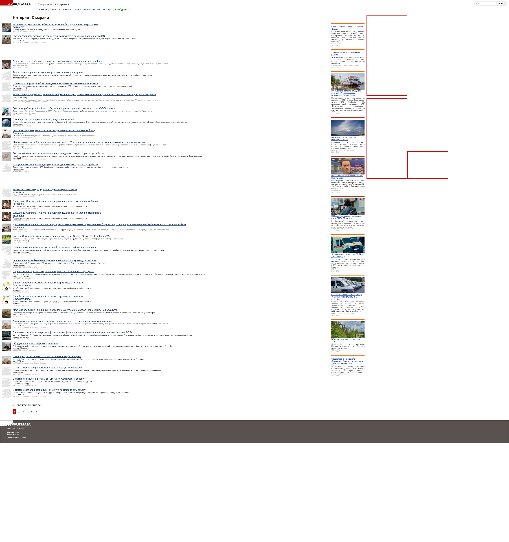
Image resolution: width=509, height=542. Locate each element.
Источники (65, 9)
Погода (77, 9)
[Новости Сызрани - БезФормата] (16, 3)
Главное (42, 9)
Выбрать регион (13, 434)
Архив (53, 9)
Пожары (107, 9)
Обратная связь (13, 432)
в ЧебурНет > (122, 9)
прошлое (34, 405)
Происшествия (92, 9)
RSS (24, 437)
